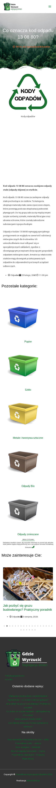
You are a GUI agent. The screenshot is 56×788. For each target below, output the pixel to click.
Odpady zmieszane (28, 534)
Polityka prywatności (14, 675)
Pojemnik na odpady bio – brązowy (28, 754)
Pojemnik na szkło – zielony (28, 743)
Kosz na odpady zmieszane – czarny (28, 751)
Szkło (28, 389)
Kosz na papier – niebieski (28, 747)
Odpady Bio (28, 486)
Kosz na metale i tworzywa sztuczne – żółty (28, 739)
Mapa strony (28, 758)
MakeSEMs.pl (33, 780)
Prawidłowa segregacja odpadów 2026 (34, 774)
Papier (28, 341)
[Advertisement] (28, 153)
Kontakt (8, 679)
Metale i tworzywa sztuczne (28, 437)
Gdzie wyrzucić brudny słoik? (28, 719)
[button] (5, 597)
